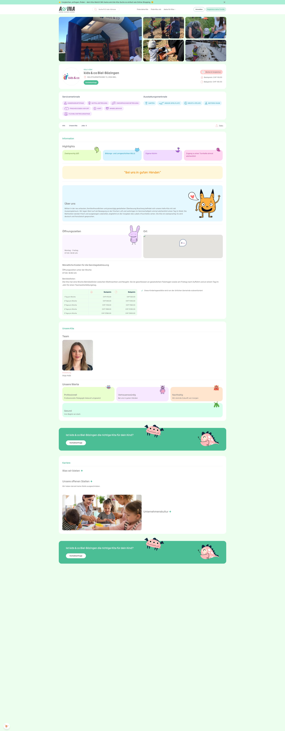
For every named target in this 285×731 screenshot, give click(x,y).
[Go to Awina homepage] (67, 9)
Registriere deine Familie (215, 9)
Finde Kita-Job (156, 9)
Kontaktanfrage (91, 82)
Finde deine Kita (142, 9)
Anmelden (199, 9)
